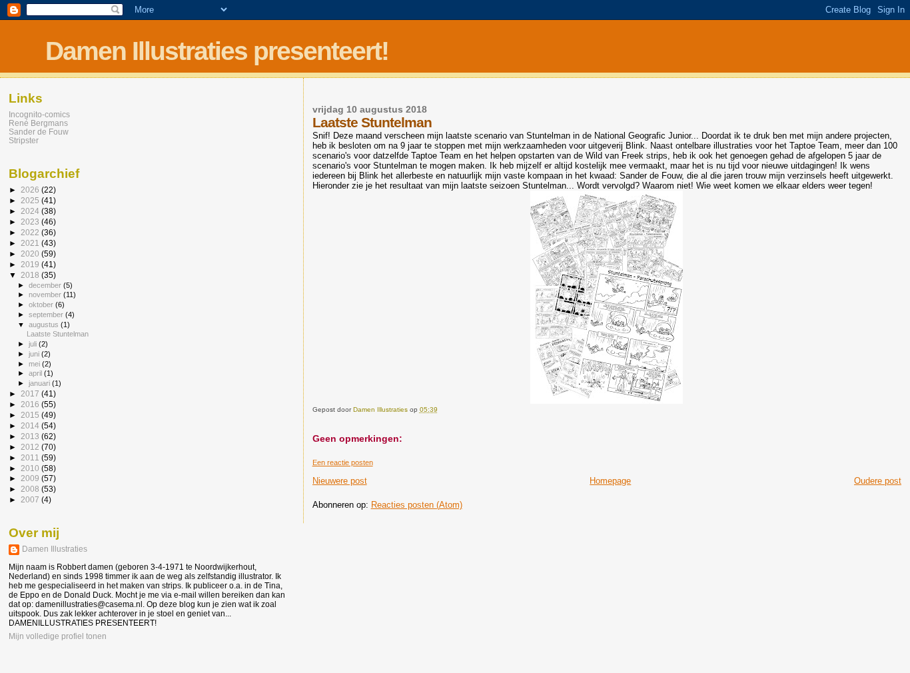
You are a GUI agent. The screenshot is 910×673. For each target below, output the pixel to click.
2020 (31, 253)
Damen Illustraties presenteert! (216, 51)
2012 (31, 446)
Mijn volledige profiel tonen (58, 636)
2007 (31, 499)
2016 (31, 404)
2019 (31, 264)
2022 (31, 232)
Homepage (610, 481)
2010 (31, 468)
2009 (31, 478)
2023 (31, 221)
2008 (31, 488)
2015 (31, 414)
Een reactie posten (342, 462)
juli (34, 344)
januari (40, 383)
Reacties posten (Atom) (416, 505)
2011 (31, 457)
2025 (31, 200)
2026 (31, 189)
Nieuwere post (339, 481)
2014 (31, 425)
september (47, 315)
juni (35, 354)
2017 (31, 393)
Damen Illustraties (54, 549)
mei (35, 364)
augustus (45, 325)
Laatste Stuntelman (58, 334)
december (46, 285)
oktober (42, 305)
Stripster (24, 140)
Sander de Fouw (39, 131)
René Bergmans (38, 123)
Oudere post (877, 481)
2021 (31, 243)
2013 (31, 436)
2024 (31, 211)
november (46, 295)
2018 (31, 275)
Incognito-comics (39, 114)
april (36, 373)
